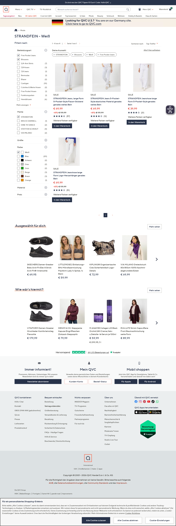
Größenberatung (51, 410)
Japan (100, 469)
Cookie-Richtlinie (132, 513)
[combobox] (90, 9)
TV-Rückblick (45, 9)
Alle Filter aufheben (152, 50)
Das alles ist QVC (111, 406)
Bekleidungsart (24, 50)
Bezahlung (49, 419)
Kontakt (18, 406)
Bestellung (49, 402)
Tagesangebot (9, 16)
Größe (20, 140)
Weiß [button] (90, 55)
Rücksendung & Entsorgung (56, 423)
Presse (17, 419)
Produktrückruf (21, 428)
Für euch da (79, 423)
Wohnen (121, 16)
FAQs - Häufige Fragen (54, 432)
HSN (16, 494)
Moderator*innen (111, 431)
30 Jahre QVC (31, 16)
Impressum (121, 483)
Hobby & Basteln (135, 16)
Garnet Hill (45, 494)
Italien (94, 469)
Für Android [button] (150, 381)
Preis (19, 194)
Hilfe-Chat (19, 402)
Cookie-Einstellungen (160, 520)
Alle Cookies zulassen (96, 520)
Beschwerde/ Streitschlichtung (57, 441)
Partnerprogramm (82, 419)
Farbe (20, 147)
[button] (143, 9)
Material (21, 187)
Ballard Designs (25, 494)
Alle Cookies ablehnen (128, 520)
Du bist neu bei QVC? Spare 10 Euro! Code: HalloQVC (87, 2)
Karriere (107, 427)
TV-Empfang (109, 435)
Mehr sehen (154, 226)
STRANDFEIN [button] (61, 55)
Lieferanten (19, 423)
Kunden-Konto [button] (76, 381)
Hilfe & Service (51, 437)
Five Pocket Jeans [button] (107, 55)
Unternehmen (110, 402)
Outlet (107, 444)
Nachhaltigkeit (110, 410)
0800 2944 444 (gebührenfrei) (28, 410)
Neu (20, 16)
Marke (20, 111)
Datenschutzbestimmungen (70, 483)
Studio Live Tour (111, 440)
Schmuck (110, 16)
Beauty (100, 16)
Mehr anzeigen (22, 105)
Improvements (67, 494)
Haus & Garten (151, 16)
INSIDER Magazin (82, 402)
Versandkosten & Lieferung (56, 415)
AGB (51, 483)
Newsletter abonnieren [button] (38, 381)
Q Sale (82, 16)
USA (75, 469)
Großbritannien (84, 469)
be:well (59, 16)
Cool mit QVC (46, 16)
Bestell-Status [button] (100, 381)
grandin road (56, 494)
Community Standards (98, 483)
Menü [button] (17, 9)
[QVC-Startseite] (16, 30)
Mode (91, 16)
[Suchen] (128, 9)
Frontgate (36, 494)
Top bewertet (70, 16)
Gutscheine (79, 410)
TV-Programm (80, 406)
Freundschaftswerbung (84, 415)
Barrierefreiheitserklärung (115, 415)
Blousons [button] (78, 55)
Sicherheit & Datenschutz (55, 428)
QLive (17, 415)
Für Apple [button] (126, 381)
